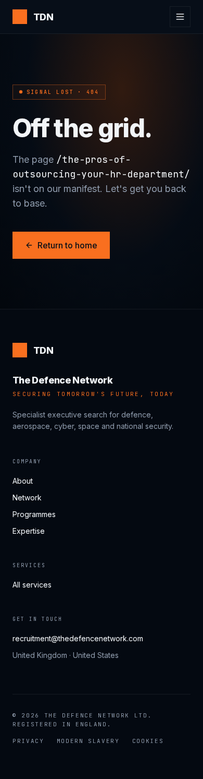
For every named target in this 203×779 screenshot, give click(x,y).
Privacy (28, 741)
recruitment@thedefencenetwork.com (77, 638)
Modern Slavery (88, 741)
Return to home (67, 245)
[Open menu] (180, 16)
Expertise (28, 530)
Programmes (34, 514)
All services (32, 584)
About (22, 480)
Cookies (148, 741)
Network (27, 497)
